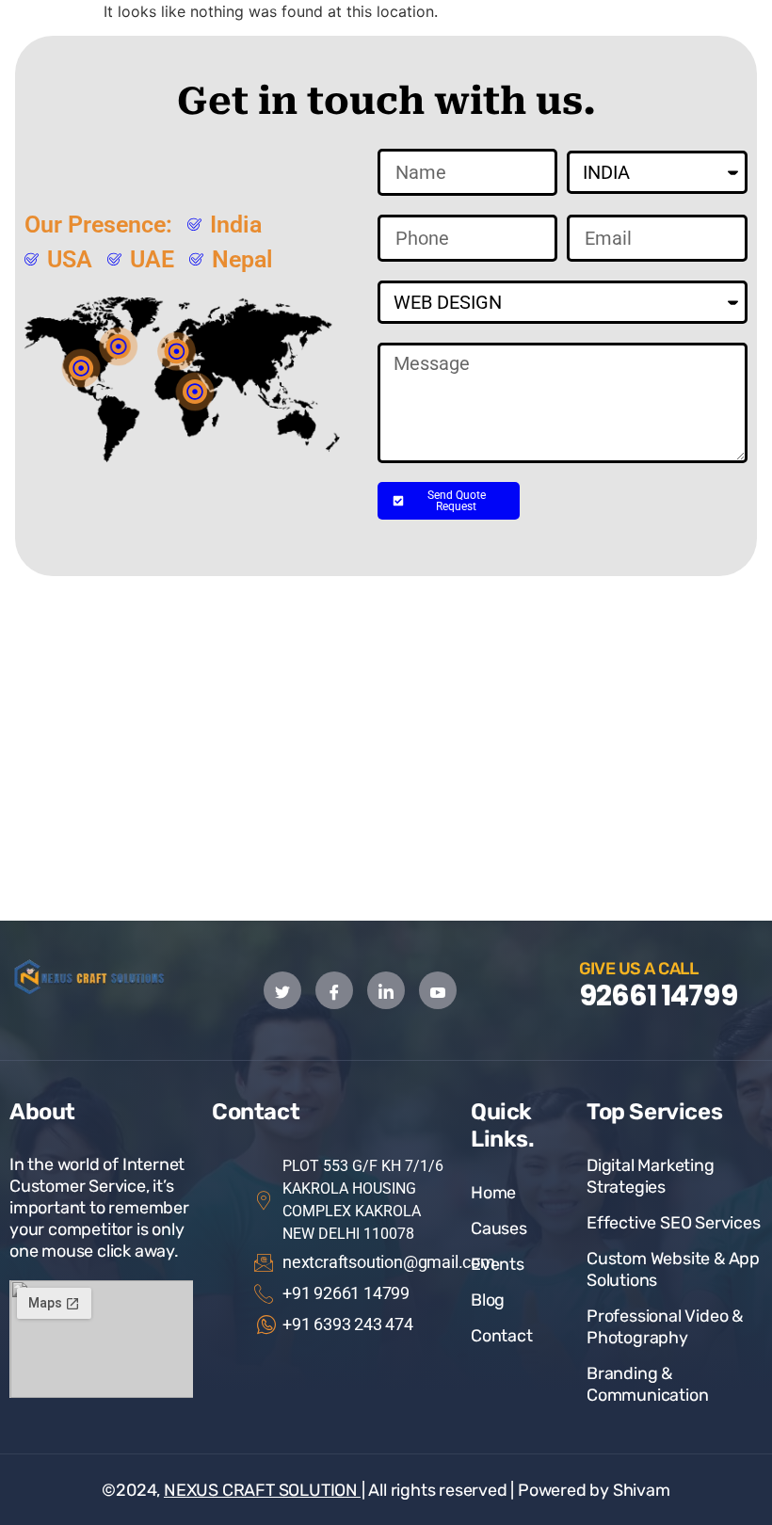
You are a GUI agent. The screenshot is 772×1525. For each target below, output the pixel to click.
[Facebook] (334, 990)
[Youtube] (438, 990)
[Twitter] (282, 990)
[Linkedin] (386, 990)
